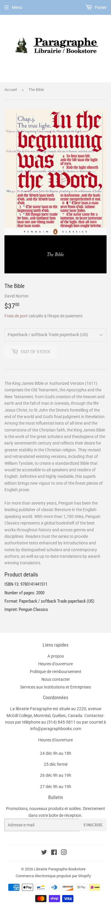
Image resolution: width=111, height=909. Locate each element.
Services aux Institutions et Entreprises (55, 687)
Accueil (10, 89)
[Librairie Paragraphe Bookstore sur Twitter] (44, 853)
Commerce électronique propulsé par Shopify (53, 876)
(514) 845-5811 (61, 722)
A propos (55, 656)
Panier (100, 7)
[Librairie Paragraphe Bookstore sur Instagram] (64, 853)
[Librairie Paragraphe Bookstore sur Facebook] (54, 853)
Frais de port (16, 315)
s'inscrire (93, 825)
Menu (17, 7)
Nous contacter (55, 679)
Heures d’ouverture (55, 663)
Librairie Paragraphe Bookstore (60, 869)
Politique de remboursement (55, 671)
